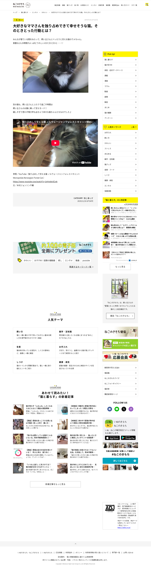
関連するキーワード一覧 (80, 266)
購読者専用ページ (111, 394)
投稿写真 (101, 5)
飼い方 (107, 138)
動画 (77, 260)
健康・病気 (109, 180)
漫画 (106, 81)
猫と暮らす (24, 12)
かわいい (44, 12)
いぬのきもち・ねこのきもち (28, 552)
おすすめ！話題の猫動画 (44, 260)
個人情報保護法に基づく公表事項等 (80, 557)
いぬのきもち (47, 552)
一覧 (132, 127)
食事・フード (109, 169)
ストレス (108, 148)
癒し (60, 260)
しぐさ (107, 175)
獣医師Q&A (115, 5)
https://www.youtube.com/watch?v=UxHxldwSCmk (35, 181)
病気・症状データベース (114, 70)
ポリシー (79, 552)
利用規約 (69, 552)
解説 (106, 102)
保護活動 (108, 191)
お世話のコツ (84, 5)
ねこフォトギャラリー (113, 383)
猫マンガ (69, 5)
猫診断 (107, 389)
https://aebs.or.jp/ (123, 527)
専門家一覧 (116, 552)
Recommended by (122, 260)
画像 (106, 97)
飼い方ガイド (125, 5)
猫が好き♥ (108, 65)
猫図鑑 (108, 5)
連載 (63, 5)
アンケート (109, 118)
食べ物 (76, 5)
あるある (108, 154)
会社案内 (61, 557)
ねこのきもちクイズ (112, 378)
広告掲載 (59, 552)
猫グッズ (108, 164)
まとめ (107, 107)
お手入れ (108, 132)
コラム (107, 86)
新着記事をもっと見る (55, 484)
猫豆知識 (57, 5)
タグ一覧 (134, 5)
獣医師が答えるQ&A (112, 367)
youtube (86, 260)
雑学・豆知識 (109, 159)
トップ (15, 12)
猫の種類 (108, 112)
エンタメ (93, 5)
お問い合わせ (128, 552)
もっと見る (120, 266)
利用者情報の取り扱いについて (97, 552)
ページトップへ (75, 543)
